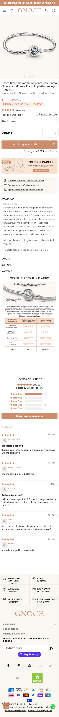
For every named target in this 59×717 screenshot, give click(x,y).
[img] (8, 435)
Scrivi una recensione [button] (29, 416)
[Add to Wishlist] (53, 144)
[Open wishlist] (11, 10)
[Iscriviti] (52, 648)
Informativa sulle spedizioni (40, 710)
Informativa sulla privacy (14, 707)
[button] (4, 10)
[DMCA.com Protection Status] (37, 679)
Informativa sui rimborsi (15, 710)
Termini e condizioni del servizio (40, 707)
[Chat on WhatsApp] (53, 707)
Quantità (7, 132)
